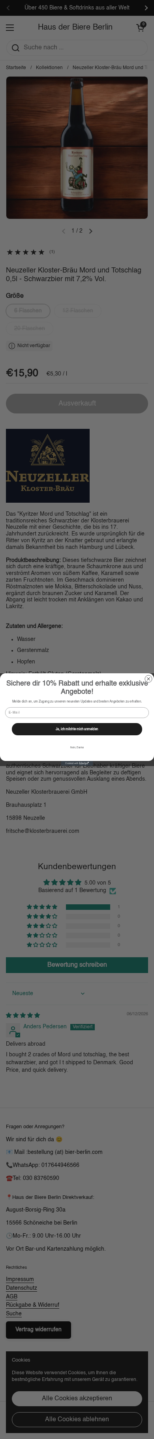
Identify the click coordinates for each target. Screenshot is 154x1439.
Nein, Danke (77, 748)
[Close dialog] (148, 678)
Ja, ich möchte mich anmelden (77, 729)
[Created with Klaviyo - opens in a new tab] (77, 763)
